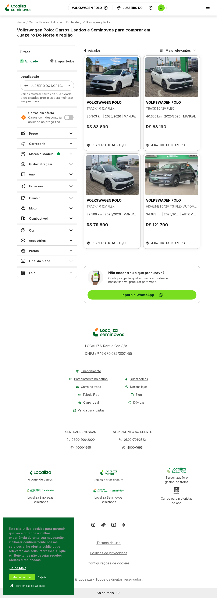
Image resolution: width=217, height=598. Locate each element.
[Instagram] (93, 525)
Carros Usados (39, 22)
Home (21, 22)
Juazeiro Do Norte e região (45, 35)
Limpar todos (64, 61)
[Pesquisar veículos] (161, 7)
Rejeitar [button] (42, 577)
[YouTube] (113, 525)
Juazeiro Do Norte (66, 22)
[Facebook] (123, 525)
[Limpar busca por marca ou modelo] (106, 8)
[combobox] (87, 8)
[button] (80, 447)
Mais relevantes (178, 50)
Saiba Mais (18, 568)
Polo (106, 22)
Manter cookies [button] (22, 577)
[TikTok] (103, 525)
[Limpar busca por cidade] (151, 8)
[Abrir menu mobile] (208, 8)
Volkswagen (91, 22)
